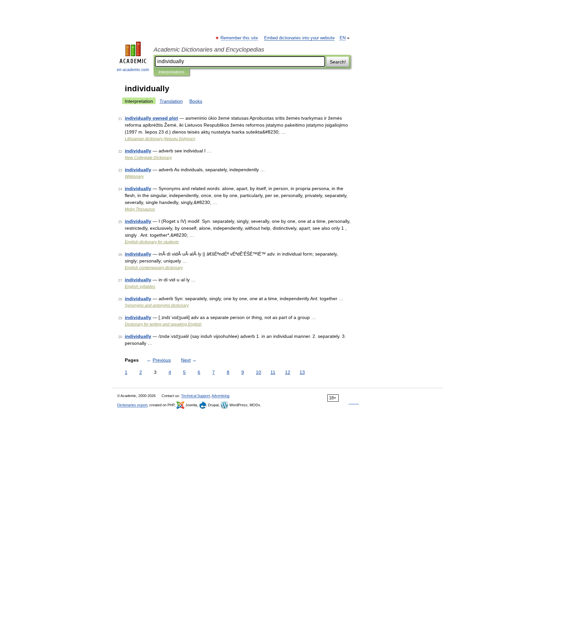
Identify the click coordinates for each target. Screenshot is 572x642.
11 (272, 372)
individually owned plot (151, 118)
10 (258, 372)
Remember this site (239, 38)
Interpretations (171, 72)
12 (287, 372)
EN (343, 38)
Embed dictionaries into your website (299, 38)
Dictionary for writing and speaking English (163, 324)
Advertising (220, 396)
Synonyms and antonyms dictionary (157, 305)
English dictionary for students (152, 242)
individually (138, 150)
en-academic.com (133, 69)
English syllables (140, 286)
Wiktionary (134, 176)
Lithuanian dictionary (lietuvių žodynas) (160, 139)
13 (302, 372)
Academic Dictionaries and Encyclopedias (209, 49)
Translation (171, 101)
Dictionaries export (132, 405)
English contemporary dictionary (154, 267)
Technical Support (195, 396)
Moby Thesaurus (140, 209)
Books (195, 101)
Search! (338, 61)
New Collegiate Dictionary (148, 157)
